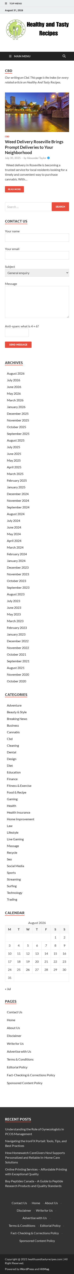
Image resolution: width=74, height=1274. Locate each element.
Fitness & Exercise (19, 785)
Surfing (12, 886)
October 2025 (16, 427)
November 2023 (18, 574)
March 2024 (15, 547)
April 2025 (14, 467)
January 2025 (16, 487)
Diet (10, 765)
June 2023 (14, 607)
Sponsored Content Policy (24, 1083)
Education (14, 772)
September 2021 (18, 661)
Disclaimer (14, 1035)
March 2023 (15, 621)
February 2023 (17, 627)
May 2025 (14, 460)
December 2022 (18, 641)
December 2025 (18, 413)
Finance (12, 779)
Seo (9, 859)
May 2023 (14, 614)
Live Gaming (15, 839)
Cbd (7, 136)
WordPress (27, 1269)
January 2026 (16, 407)
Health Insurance (18, 812)
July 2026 (13, 380)
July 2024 (13, 520)
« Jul (8, 989)
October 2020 (16, 681)
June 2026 (14, 387)
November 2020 (18, 674)
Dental (11, 752)
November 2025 (18, 420)
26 (28, 969)
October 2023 (16, 581)
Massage (13, 846)
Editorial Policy (17, 1067)
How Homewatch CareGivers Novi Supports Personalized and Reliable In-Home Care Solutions (35, 1157)
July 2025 (13, 447)
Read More (13, 188)
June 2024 (14, 527)
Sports (11, 872)
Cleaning (13, 745)
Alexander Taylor (36, 158)
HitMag (44, 1269)
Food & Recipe (16, 792)
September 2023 (18, 587)
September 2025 (18, 433)
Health (11, 805)
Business (13, 725)
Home (11, 1020)
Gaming (12, 799)
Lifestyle (12, 832)
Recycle (12, 852)
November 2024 (18, 500)
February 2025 (17, 480)
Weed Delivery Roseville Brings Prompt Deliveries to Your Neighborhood (34, 147)
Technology (14, 892)
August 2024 (15, 514)
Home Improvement (20, 819)
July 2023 (13, 601)
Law (9, 826)
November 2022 (18, 647)
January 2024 (16, 561)
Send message (18, 344)
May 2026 (14, 393)
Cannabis (13, 732)
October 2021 (16, 654)
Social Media (15, 866)
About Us (13, 1028)
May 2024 (14, 534)
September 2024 (18, 507)
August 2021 (15, 668)
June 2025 (14, 453)
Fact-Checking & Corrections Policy (31, 1075)
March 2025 (15, 474)
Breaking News (17, 719)
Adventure (14, 705)
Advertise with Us (19, 1051)
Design (11, 759)
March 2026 (15, 400)
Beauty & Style (17, 712)
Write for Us (15, 1043)
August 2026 (15, 373)
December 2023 (18, 567)
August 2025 (15, 440)
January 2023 (16, 634)
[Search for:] (37, 206)
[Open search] (64, 56)
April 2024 (14, 540)
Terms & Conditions (20, 1059)
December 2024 (18, 494)
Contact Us (14, 1012)
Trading (12, 899)
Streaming (14, 879)
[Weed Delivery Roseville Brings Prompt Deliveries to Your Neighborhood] (37, 112)
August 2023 (15, 594)
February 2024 (17, 554)
